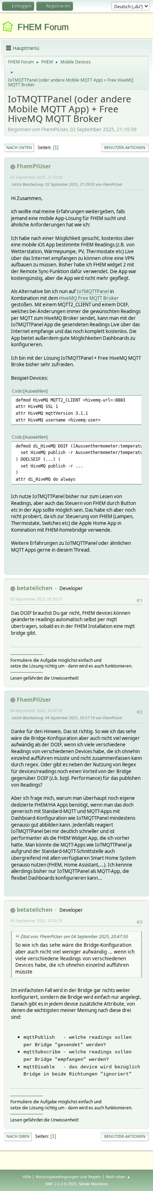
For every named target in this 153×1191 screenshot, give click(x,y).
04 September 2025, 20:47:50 (36, 710)
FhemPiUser (34, 166)
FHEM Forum (43, 27)
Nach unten (19, 147)
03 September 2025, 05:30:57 (36, 599)
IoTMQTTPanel (93, 291)
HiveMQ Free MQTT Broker (89, 298)
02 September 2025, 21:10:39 (36, 177)
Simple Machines (93, 1184)
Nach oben (18, 1136)
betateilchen (35, 588)
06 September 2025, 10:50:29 (36, 920)
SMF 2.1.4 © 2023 (60, 1184)
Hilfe (26, 1176)
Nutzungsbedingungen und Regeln (68, 1176)
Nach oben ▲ (118, 1176)
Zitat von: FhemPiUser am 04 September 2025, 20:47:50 (74, 937)
